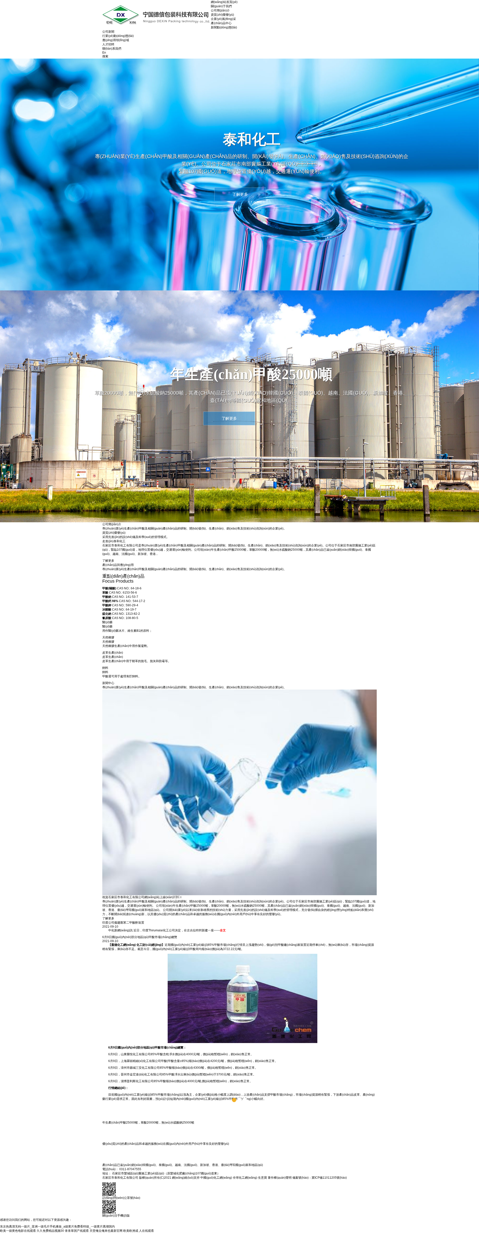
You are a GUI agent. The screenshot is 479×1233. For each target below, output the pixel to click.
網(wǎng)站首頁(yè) (224, 2)
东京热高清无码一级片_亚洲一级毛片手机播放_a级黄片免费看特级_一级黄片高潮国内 (57, 1226)
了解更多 (108, 560)
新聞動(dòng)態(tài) (224, 27)
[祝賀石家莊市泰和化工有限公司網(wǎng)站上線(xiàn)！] (239, 792)
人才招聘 (108, 44)
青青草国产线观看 (77, 1231)
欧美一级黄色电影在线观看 (18, 1231)
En (104, 52)
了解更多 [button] (240, 194)
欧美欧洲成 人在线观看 (138, 1231)
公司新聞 (108, 31)
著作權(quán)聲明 (280, 1177)
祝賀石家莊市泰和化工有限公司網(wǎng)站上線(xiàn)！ (142, 897)
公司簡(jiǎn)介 (220, 10)
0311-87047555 (130, 1169)
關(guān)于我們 (221, 6)
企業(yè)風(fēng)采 (223, 19)
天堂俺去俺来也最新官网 (106, 1231)
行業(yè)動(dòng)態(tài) (118, 36)
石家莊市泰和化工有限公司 (120, 545)
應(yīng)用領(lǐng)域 (115, 40)
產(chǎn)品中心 (221, 23)
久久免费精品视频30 (50, 1231)
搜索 (105, 56)
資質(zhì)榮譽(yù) (222, 14)
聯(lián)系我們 (111, 48)
